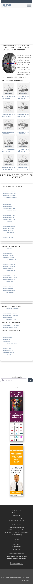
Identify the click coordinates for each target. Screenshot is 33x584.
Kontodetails (16, 549)
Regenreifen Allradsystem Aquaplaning (16, 532)
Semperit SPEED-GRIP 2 (8, 268)
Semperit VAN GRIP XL (8, 350)
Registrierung (16, 546)
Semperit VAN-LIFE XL (8, 237)
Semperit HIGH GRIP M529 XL (9, 332)
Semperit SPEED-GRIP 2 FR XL (9, 272)
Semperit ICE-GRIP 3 (7, 248)
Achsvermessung (16, 518)
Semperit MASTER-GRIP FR (9, 264)
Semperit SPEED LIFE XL (8, 221)
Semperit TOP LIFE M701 (8, 228)
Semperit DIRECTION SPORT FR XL (11, 199)
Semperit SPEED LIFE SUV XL (9, 319)
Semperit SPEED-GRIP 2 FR (9, 270)
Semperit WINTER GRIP (8, 288)
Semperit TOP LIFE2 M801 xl (9, 232)
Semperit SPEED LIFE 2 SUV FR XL (10, 315)
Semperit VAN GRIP (7, 346)
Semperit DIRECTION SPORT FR (10, 197)
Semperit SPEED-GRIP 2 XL (9, 279)
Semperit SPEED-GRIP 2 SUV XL (10, 277)
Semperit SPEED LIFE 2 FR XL (9, 210)
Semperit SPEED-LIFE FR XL (9, 224)
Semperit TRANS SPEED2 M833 (10, 343)
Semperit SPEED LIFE (7, 204)
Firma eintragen (16, 563)
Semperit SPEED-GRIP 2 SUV (9, 275)
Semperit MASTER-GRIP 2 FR (9, 259)
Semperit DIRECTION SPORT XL (10, 202)
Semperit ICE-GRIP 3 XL (8, 253)
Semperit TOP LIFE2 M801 (8, 230)
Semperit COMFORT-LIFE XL (9, 193)
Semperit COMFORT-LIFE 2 (9, 188)
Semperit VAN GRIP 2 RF (8, 286)
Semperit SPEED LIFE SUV (8, 317)
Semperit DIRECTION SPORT (9, 195)
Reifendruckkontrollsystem (16, 527)
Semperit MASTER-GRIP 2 (8, 257)
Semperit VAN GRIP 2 (7, 348)
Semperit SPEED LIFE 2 (8, 206)
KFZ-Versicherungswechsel (16, 530)
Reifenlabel (16, 515)
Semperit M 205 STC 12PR (8, 335)
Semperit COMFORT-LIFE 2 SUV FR (11, 308)
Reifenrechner (16, 513)
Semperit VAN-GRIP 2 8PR (8, 352)
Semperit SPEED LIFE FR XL (9, 219)
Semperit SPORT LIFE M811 (9, 226)
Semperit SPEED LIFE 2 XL (9, 215)
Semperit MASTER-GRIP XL (9, 266)
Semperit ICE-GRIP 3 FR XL (9, 251)
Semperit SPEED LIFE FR (8, 217)
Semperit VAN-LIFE (7, 354)
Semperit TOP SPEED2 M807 (9, 235)
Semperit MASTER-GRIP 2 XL (9, 262)
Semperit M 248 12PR (7, 337)
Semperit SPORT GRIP (8, 281)
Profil (16, 542)
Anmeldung (16, 544)
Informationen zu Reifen (16, 520)
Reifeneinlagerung (16, 534)
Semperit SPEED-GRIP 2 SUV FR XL (11, 325)
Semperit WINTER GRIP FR (9, 290)
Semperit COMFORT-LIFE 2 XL (9, 191)
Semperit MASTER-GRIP (8, 255)
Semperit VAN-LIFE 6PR (8, 357)
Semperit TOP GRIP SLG (8, 283)
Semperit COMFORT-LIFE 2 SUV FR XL (11, 310)
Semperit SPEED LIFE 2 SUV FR (10, 213)
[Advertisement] (16, 25)
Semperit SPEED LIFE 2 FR (9, 208)
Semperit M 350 (6, 341)
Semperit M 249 (6, 339)
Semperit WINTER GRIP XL (9, 292)
